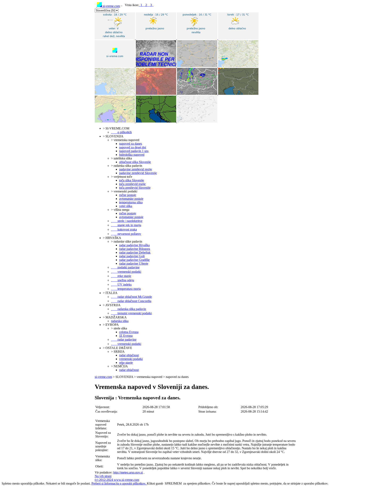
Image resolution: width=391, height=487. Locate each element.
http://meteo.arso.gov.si (128, 472)
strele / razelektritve (126, 221)
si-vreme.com (111, 6)
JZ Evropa (126, 335)
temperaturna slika (131, 202)
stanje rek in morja (126, 225)
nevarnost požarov (126, 233)
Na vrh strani (103, 476)
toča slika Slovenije (131, 180)
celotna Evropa (128, 332)
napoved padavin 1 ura (133, 151)
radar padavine (123, 339)
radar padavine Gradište (134, 260)
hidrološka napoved (131, 154)
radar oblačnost (129, 355)
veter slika (125, 206)
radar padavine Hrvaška (134, 245)
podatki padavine (125, 267)
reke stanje (121, 276)
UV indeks (121, 284)
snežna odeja (122, 280)
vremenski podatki (126, 271)
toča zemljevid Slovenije (134, 187)
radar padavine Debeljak (134, 252)
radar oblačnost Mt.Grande (131, 296)
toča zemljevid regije (132, 184)
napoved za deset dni (132, 147)
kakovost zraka (124, 229)
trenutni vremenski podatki (131, 313)
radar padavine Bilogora (134, 249)
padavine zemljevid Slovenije (138, 173)
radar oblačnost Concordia (131, 301)
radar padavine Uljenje (133, 263)
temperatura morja (126, 288)
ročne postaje (127, 195)
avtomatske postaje (131, 198)
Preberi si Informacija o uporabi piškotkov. (119, 483)
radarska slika (120, 321)
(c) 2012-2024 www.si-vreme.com (117, 479)
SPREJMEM (173, 483)
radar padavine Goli (132, 256)
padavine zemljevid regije (135, 169)
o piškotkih (121, 132)
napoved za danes (130, 143)
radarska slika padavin (128, 309)
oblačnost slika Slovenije (135, 162)
